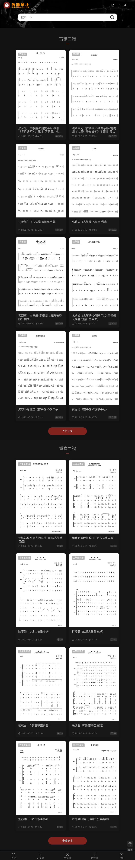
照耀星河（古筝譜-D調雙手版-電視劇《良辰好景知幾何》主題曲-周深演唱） (94, 129)
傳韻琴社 (16, 5)
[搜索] (118, 5)
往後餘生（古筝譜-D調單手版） (38, 222)
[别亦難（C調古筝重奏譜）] (41, 778)
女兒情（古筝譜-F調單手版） (90, 409)
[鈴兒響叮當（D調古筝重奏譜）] (94, 778)
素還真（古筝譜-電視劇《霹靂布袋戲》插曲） (40, 317)
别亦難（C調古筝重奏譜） (34, 819)
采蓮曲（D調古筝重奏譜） (88, 725)
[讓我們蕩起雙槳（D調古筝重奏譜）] (94, 497)
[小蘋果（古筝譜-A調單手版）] (94, 180)
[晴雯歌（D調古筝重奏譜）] (41, 590)
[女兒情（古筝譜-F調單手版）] (94, 368)
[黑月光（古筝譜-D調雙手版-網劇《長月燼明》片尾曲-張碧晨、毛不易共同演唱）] (41, 87)
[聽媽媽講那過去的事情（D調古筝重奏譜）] (41, 497)
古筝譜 (22, 54)
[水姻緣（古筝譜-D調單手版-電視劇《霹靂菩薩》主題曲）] (94, 274)
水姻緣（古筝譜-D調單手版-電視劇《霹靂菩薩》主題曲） (94, 317)
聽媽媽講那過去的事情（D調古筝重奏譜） (40, 539)
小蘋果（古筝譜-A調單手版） (90, 222)
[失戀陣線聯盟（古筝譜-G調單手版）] (41, 368)
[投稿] (112, 5)
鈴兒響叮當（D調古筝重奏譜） (91, 819)
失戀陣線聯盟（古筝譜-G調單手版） (40, 409)
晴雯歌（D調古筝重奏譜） (34, 631)
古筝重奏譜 (24, 464)
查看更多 (67, 431)
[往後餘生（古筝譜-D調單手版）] (41, 180)
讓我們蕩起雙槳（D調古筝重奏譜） (94, 538)
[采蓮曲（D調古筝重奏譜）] (94, 684)
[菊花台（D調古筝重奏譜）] (41, 684)
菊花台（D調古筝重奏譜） (34, 725)
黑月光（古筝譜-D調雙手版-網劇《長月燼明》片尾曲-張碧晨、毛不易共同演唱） (40, 129)
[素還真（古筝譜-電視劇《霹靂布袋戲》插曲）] (41, 274)
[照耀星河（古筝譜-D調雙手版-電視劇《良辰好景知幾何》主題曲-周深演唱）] (94, 87)
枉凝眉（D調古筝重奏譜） (88, 631)
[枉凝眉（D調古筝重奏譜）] (94, 590)
